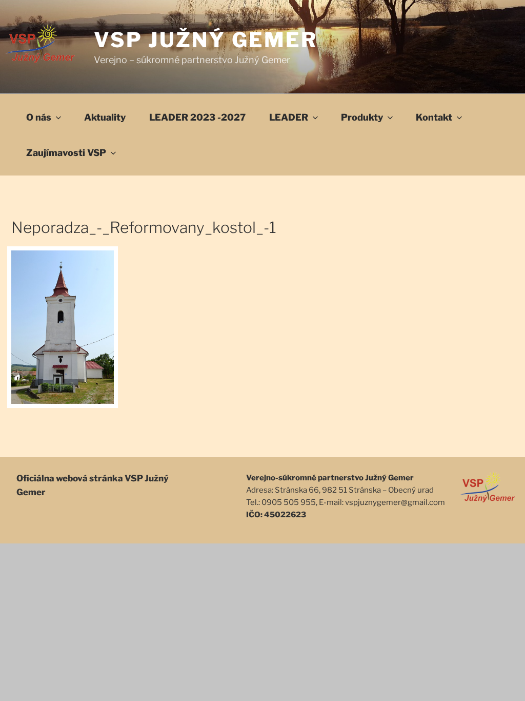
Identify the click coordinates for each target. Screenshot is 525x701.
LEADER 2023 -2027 (197, 117)
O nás (38, 117)
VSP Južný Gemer (206, 39)
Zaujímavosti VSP (66, 152)
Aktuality (105, 117)
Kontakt (434, 117)
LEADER (288, 117)
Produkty (362, 117)
